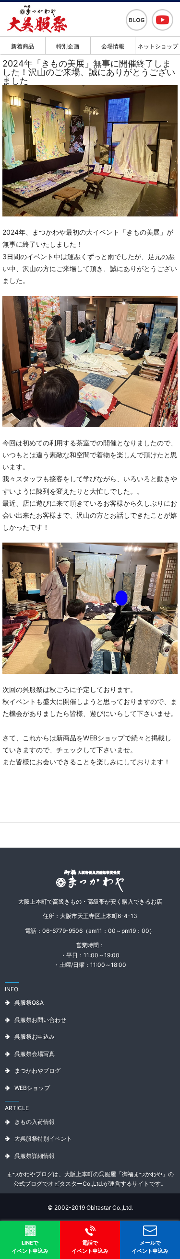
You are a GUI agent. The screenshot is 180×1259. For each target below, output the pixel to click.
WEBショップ (32, 1087)
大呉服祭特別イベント (43, 1138)
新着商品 (22, 46)
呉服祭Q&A (29, 1002)
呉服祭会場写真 (34, 1053)
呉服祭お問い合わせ (40, 1019)
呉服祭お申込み (34, 1036)
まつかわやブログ (37, 1070)
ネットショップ (158, 46)
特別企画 (67, 46)
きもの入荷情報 (34, 1121)
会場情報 (112, 46)
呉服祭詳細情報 (34, 1155)
